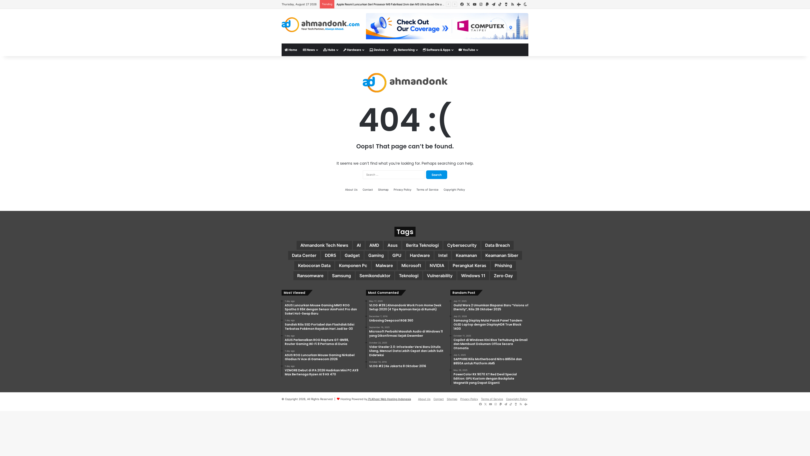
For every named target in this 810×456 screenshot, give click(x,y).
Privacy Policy (402, 189)
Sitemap (383, 189)
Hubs (331, 50)
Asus (392, 245)
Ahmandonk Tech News (324, 245)
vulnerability (440, 275)
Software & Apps (438, 50)
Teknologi (408, 275)
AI (359, 245)
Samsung (341, 275)
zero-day (503, 275)
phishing (503, 265)
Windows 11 (473, 275)
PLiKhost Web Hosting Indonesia (389, 399)
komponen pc (353, 265)
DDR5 (330, 255)
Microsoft (411, 265)
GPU (396, 255)
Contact (368, 189)
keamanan (466, 255)
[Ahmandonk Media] (321, 24)
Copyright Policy (454, 189)
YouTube (468, 50)
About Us (351, 189)
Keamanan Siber (501, 255)
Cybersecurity (462, 245)
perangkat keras (469, 265)
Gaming (376, 255)
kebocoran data (314, 265)
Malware (384, 265)
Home (292, 50)
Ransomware (310, 275)
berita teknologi (422, 245)
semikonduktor (374, 275)
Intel (442, 255)
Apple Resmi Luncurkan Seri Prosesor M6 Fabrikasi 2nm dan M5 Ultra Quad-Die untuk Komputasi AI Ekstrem (406, 4)
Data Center (304, 255)
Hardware (353, 50)
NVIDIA (437, 265)
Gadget (352, 255)
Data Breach (497, 245)
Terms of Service (427, 189)
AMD (374, 245)
